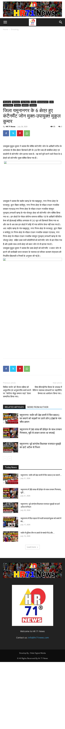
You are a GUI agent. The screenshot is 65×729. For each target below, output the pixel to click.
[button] (5, 22)
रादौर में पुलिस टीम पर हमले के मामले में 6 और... (38, 533)
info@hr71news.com (38, 637)
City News (25, 102)
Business (16, 102)
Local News (8, 105)
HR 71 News (10, 126)
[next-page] (10, 458)
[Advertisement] (32, 66)
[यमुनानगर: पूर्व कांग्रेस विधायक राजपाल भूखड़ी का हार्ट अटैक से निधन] (10, 447)
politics (25, 105)
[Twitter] (13, 133)
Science (33, 105)
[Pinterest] (20, 133)
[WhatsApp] (27, 133)
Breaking (15, 29)
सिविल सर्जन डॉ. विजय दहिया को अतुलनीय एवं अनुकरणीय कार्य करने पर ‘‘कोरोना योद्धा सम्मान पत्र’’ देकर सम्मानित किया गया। (17, 392)
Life (51, 102)
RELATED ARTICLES (14, 407)
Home (5, 29)
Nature (17, 105)
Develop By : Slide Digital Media (32, 653)
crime (33, 102)
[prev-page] (5, 458)
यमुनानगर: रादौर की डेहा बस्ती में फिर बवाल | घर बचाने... (41, 475)
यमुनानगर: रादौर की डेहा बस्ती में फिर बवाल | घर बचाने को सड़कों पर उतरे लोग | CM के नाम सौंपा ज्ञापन (40, 418)
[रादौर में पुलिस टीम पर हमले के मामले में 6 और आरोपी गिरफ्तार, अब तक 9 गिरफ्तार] (10, 536)
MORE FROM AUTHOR (37, 407)
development (43, 102)
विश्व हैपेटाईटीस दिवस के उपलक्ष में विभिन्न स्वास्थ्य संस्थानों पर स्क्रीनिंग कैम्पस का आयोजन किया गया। (47, 390)
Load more (31, 547)
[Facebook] (6, 133)
